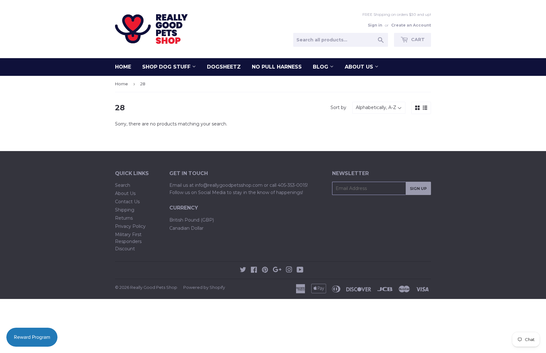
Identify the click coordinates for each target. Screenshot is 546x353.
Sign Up (418, 188)
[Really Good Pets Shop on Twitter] (243, 270)
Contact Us (127, 201)
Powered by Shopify (204, 287)
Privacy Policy (130, 226)
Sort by (338, 107)
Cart (417, 39)
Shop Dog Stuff (167, 67)
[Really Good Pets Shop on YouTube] (300, 270)
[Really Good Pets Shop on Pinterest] (265, 270)
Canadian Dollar (186, 228)
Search (122, 185)
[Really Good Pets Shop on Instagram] (289, 270)
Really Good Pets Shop (153, 287)
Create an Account (411, 25)
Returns (124, 218)
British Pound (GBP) (191, 220)
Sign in (375, 25)
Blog (321, 67)
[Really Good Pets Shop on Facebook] (254, 270)
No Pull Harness (277, 67)
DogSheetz (224, 67)
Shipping (124, 210)
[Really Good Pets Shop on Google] (277, 270)
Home (123, 67)
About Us (360, 67)
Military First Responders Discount (128, 242)
